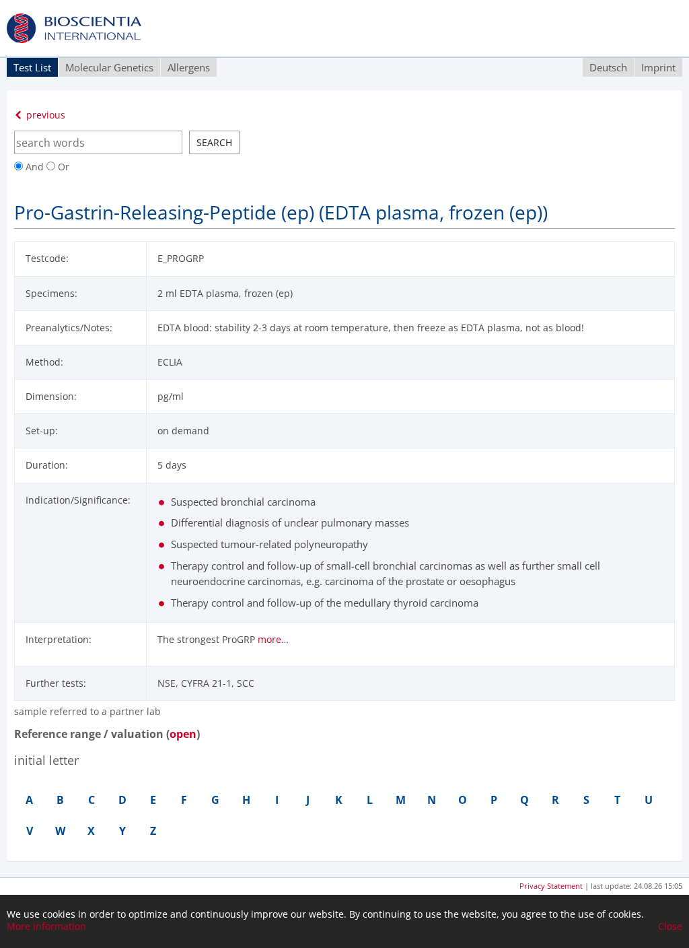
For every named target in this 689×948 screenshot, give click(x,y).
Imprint (658, 67)
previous (44, 114)
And (34, 166)
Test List (32, 67)
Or (62, 166)
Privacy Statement (551, 886)
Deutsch (608, 67)
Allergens (189, 67)
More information (46, 926)
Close (670, 926)
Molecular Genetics (109, 67)
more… (273, 639)
